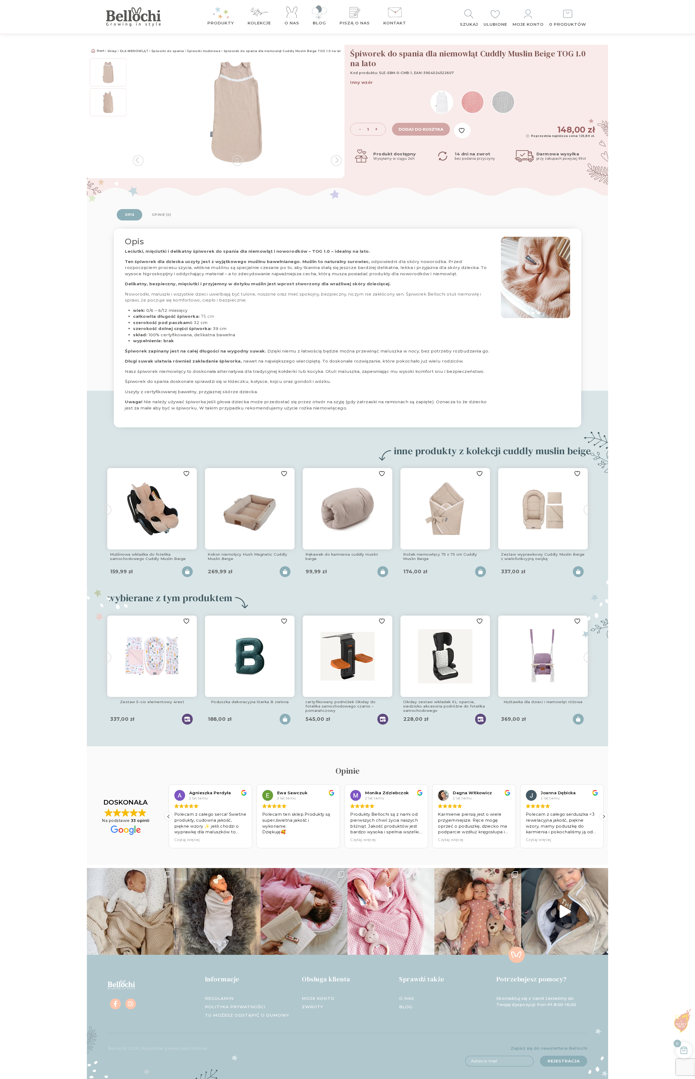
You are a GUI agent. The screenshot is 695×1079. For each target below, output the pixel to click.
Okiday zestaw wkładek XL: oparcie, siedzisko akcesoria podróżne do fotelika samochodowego (444, 705)
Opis (129, 215)
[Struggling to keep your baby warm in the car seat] (564, 911)
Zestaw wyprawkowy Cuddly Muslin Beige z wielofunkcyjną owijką (543, 556)
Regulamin (219, 998)
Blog (319, 22)
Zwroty (312, 1007)
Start (100, 51)
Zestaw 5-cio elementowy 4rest (152, 702)
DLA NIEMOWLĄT (134, 51)
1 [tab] (527, 313)
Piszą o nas (355, 22)
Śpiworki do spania (167, 51)
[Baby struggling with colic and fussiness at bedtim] (217, 911)
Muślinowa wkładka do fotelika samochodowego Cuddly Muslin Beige (148, 556)
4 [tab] (543, 313)
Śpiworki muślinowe (203, 51)
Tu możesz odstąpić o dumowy (247, 1015)
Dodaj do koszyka (421, 129)
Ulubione (495, 24)
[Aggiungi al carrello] (187, 571)
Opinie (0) (161, 215)
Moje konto (528, 24)
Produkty (220, 22)
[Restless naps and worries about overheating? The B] (391, 911)
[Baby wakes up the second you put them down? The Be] (304, 911)
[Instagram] (130, 1003)
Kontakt (394, 22)
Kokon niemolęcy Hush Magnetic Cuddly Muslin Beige (247, 556)
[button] (169, 816)
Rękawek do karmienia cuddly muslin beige (341, 556)
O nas (292, 22)
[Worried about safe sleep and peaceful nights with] (477, 911)
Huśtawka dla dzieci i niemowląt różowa (543, 702)
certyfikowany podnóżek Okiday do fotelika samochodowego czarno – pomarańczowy (340, 705)
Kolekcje (259, 22)
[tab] (129, 214)
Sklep (112, 51)
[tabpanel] (535, 277)
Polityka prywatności (235, 1007)
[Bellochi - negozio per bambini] (143, 17)
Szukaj (469, 24)
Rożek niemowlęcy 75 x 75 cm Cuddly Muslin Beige (440, 556)
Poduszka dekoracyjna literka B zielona (250, 702)
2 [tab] (533, 313)
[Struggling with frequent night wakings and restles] (130, 911)
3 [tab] (538, 313)
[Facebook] (115, 1003)
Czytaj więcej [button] (275, 839)
